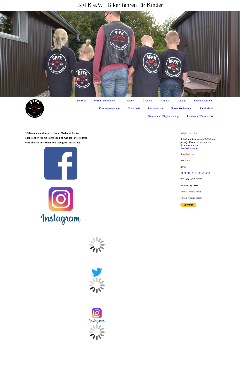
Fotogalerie (134, 108)
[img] (120, 54)
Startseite (81, 100)
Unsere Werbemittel (181, 108)
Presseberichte (155, 108)
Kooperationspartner (109, 108)
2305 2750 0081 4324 (196, 173)
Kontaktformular (189, 148)
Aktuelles (130, 100)
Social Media (206, 108)
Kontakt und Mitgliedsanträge (163, 116)
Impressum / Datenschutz (200, 116)
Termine (181, 100)
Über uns (147, 100)
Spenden (164, 100)
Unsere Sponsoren (203, 100)
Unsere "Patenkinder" (105, 100)
